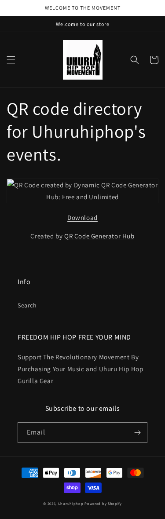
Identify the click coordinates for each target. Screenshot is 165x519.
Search (27, 305)
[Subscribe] (137, 432)
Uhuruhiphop (71, 503)
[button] (11, 59)
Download (82, 217)
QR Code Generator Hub (99, 236)
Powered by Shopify (103, 503)
